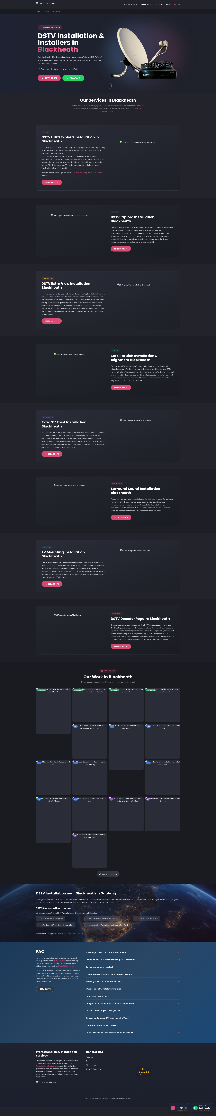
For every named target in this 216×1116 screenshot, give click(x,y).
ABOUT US (159, 4)
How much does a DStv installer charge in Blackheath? (110, 959)
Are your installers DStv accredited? (102, 1025)
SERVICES (145, 4)
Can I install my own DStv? (98, 996)
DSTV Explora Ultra (52, 147)
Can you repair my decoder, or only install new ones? (110, 1003)
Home (38, 12)
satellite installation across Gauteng (69, 933)
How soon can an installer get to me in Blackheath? (109, 974)
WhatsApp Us (75, 78)
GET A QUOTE (51, 78)
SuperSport (98, 172)
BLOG (168, 4)
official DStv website (65, 966)
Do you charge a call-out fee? (99, 967)
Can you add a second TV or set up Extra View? (107, 1018)
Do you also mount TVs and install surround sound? (109, 1032)
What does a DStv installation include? (103, 989)
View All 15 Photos (109, 874)
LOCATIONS (130, 4)
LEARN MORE (50, 182)
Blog (87, 1061)
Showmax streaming (79, 172)
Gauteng (46, 12)
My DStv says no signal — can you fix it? (104, 1010)
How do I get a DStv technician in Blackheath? (106, 952)
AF (179, 4)
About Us (89, 1057)
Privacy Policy (91, 1065)
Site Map (127, 1098)
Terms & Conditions (93, 1069)
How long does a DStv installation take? (104, 981)
